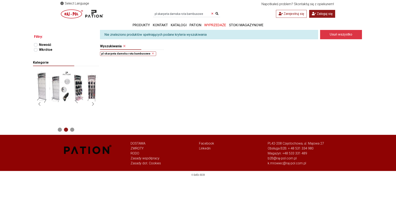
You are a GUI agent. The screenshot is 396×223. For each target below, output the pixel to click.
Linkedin (205, 148)
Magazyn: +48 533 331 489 (287, 153)
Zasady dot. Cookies (146, 163)
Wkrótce (45, 50)
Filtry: (38, 37)
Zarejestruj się (293, 14)
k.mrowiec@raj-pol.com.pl (287, 163)
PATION (195, 25)
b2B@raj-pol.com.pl (282, 158)
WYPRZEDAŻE (215, 25)
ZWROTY (137, 148)
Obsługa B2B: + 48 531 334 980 (291, 148)
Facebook (206, 143)
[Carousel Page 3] (72, 130)
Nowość (45, 45)
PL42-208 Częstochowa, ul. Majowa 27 (296, 143)
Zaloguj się (324, 14)
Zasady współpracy (145, 158)
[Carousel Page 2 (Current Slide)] (66, 130)
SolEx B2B (199, 174)
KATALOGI (179, 25)
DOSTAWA (138, 143)
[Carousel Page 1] (60, 130)
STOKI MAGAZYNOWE (246, 25)
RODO (135, 153)
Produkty (141, 25)
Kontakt (160, 25)
